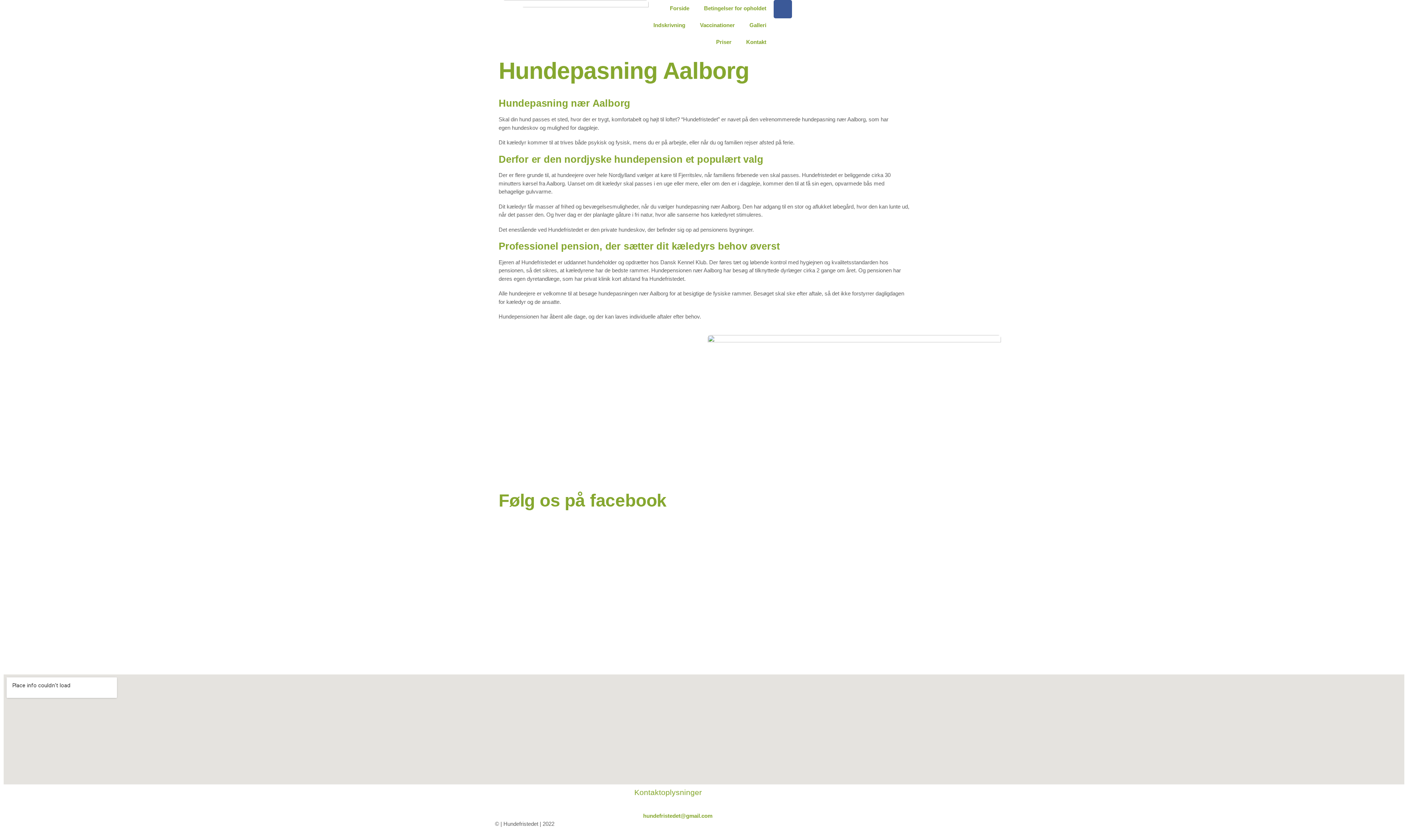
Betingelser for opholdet (735, 8)
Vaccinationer (717, 25)
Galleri (757, 25)
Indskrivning (669, 25)
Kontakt (756, 42)
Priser (724, 42)
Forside (679, 8)
